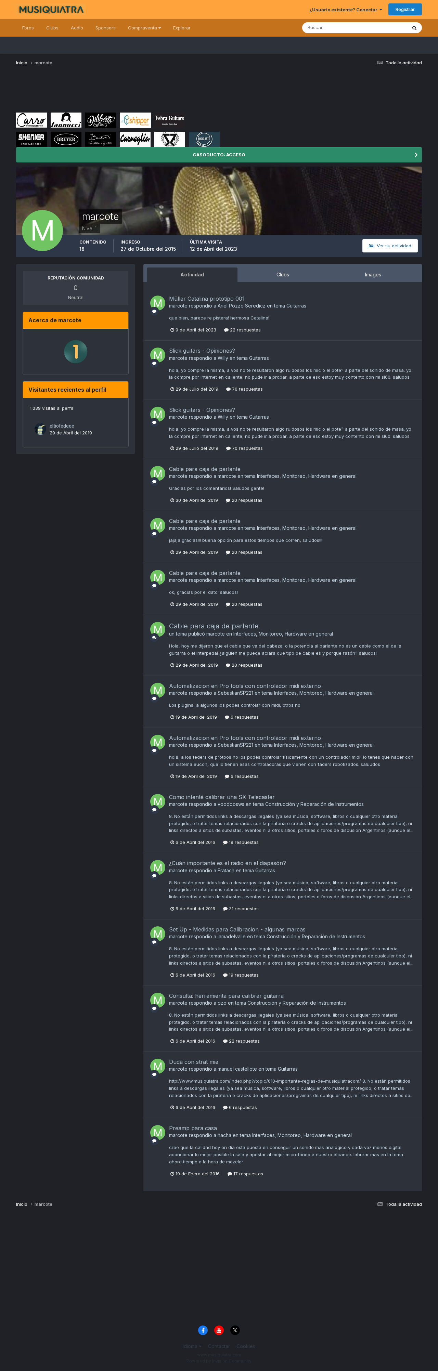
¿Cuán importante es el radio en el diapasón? (227, 863)
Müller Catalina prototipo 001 (207, 298)
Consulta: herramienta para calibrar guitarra (226, 995)
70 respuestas (247, 389)
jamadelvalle (232, 936)
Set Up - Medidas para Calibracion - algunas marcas (237, 929)
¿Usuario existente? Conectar (344, 9)
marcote (178, 306)
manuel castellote (237, 1069)
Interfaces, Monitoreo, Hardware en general (307, 476)
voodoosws (231, 804)
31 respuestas (243, 908)
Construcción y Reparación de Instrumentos (314, 804)
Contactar (219, 1346)
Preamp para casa (193, 1128)
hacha (224, 1135)
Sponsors (105, 27)
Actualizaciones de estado (371, 27)
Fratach (226, 870)
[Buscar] (414, 27)
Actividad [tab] (192, 274)
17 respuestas (247, 1173)
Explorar (182, 27)
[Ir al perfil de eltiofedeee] (40, 429)
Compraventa (143, 27)
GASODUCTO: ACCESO (219, 154)
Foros (28, 27)
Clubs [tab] (282, 274)
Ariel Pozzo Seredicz (242, 306)
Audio (77, 27)
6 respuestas (244, 717)
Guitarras (296, 306)
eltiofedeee (62, 426)
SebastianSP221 (235, 693)
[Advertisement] (140, 91)
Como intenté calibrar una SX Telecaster (222, 797)
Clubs (52, 27)
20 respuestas (246, 500)
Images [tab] (373, 274)
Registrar (405, 9)
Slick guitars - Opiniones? (202, 350)
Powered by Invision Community (219, 1360)
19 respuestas (243, 842)
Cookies (245, 1346)
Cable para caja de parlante (205, 469)
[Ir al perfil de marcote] (157, 303)
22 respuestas (245, 329)
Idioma (191, 1346)
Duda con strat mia (193, 1061)
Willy (223, 358)
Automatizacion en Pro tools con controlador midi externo (245, 685)
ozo (222, 1003)
